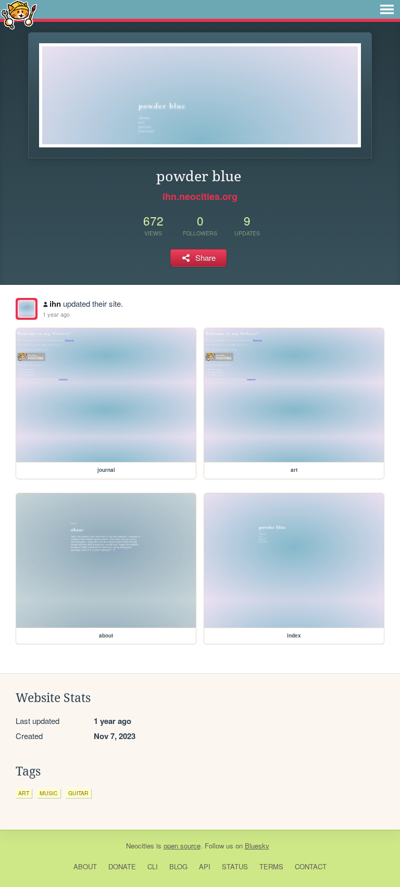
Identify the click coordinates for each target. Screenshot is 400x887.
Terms (271, 866)
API (204, 866)
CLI (152, 866)
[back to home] (19, 14)
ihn (55, 303)
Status (235, 866)
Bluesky (257, 846)
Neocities (140, 846)
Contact (311, 866)
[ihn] (26, 309)
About (85, 866)
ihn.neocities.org (200, 196)
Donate (122, 866)
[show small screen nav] (387, 9)
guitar (78, 793)
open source (182, 846)
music (49, 793)
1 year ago (56, 314)
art (23, 793)
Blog (178, 866)
